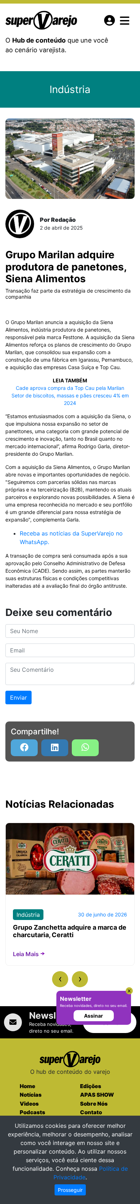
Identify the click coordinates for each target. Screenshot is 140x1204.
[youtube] (85, 748)
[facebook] (24, 748)
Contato (91, 1112)
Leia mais (26, 954)
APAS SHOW (97, 1094)
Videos (29, 1103)
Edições (90, 1086)
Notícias (31, 1094)
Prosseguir (70, 1190)
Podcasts (32, 1112)
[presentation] (60, 979)
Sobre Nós (94, 1103)
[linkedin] (55, 748)
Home (27, 1086)
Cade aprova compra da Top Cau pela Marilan (70, 388)
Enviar (18, 697)
